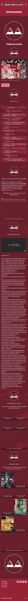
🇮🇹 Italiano (4, 586)
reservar (5, 85)
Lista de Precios (21, 114)
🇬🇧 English (4, 581)
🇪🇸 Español (4, 585)
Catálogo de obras (16, 469)
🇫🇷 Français (4, 583)
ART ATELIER (8, 598)
